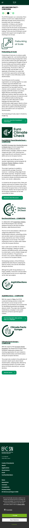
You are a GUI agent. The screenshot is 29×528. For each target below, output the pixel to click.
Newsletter (5, 482)
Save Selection (14, 520)
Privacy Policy (6, 489)
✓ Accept (14, 515)
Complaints (5, 487)
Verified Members (7, 475)
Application (5, 468)
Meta (14, 299)
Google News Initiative (19, 222)
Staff (3, 472)
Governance (6, 470)
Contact (4, 485)
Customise (14, 524)
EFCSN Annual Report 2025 (10, 492)
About (4, 465)
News (3, 480)
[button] (2, 2)
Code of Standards (8, 463)
